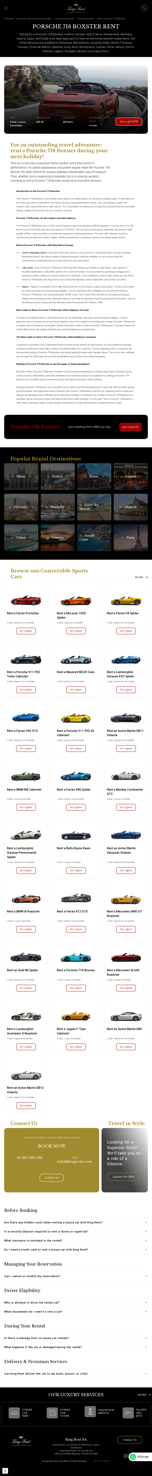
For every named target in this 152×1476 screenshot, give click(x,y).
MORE (139, 577)
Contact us (51, 1177)
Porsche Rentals (85, 18)
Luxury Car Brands (64, 18)
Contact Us (130, 1439)
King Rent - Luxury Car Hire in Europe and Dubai (27, 18)
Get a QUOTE (129, 121)
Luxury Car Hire (123, 1176)
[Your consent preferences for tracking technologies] (5, 1471)
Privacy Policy (102, 1461)
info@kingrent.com (74, 1162)
